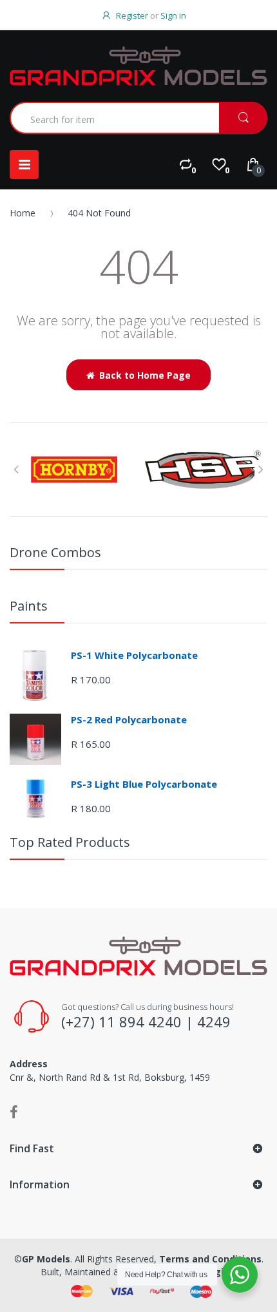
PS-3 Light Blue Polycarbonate (144, 783)
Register (132, 15)
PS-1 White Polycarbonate (134, 655)
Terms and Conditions (210, 1259)
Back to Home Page (145, 375)
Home (22, 213)
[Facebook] (14, 1112)
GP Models (46, 1259)
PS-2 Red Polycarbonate (129, 719)
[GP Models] (138, 66)
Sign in (173, 15)
